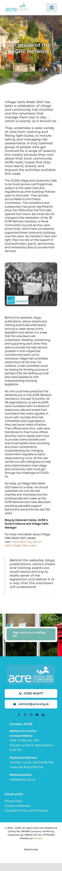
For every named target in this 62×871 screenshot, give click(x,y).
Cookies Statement (18, 806)
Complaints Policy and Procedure (27, 810)
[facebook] (18, 714)
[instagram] (31, 714)
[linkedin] (43, 714)
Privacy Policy (14, 801)
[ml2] (16, 5)
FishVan (37, 838)
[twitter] (25, 714)
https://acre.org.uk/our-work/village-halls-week (23, 543)
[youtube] (37, 714)
